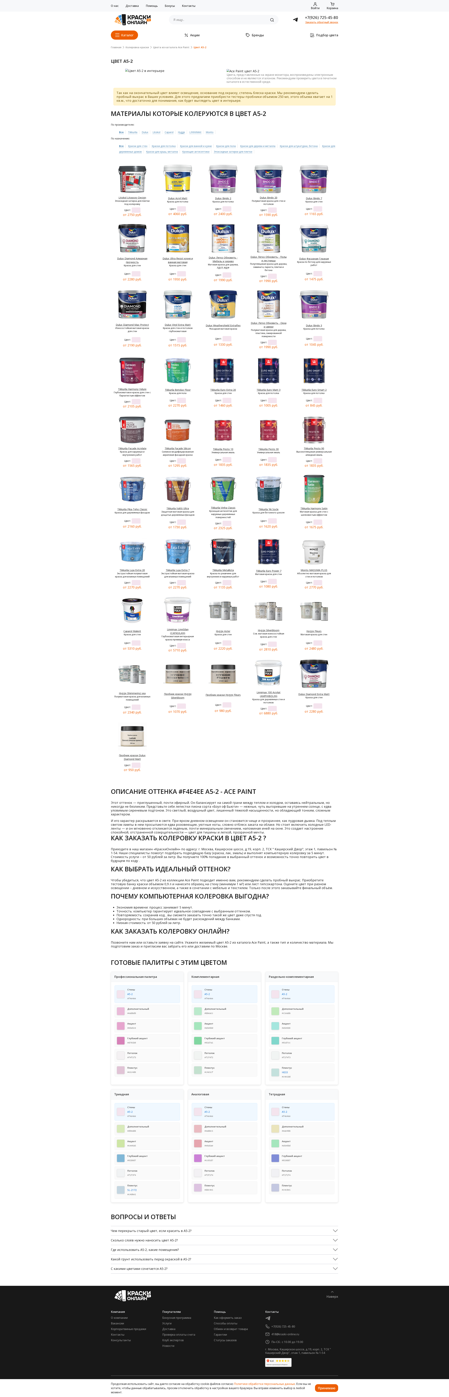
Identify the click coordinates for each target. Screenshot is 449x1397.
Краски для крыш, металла (162, 151)
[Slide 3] (169, 68)
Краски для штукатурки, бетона (299, 146)
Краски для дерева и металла (257, 146)
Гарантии (220, 1334)
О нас (115, 6)
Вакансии (117, 1323)
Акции (195, 35)
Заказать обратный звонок (321, 22)
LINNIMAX (195, 132)
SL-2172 (132, 1190)
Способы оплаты (225, 1323)
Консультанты (121, 1340)
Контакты (188, 6)
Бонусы (170, 6)
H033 (285, 1072)
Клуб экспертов (173, 1340)
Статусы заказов (225, 1340)
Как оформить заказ (228, 1317)
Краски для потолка (164, 146)
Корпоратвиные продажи (128, 1329)
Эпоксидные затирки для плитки (233, 151)
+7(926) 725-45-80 (321, 17)
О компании (119, 1317)
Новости (168, 1346)
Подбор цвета (327, 35)
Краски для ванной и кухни (196, 146)
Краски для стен (137, 146)
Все (121, 132)
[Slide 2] (163, 68)
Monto (209, 132)
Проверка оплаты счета (178, 1334)
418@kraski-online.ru (285, 1334)
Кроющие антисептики (195, 151)
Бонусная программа (176, 1317)
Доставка (132, 6)
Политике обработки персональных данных (264, 1384)
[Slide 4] (176, 68)
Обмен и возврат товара (231, 1329)
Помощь (152, 6)
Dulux (145, 132)
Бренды (258, 35)
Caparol (169, 132)
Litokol (156, 132)
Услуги (167, 1323)
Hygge (181, 132)
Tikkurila (132, 132)
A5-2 (130, 994)
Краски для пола (226, 146)
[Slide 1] (157, 68)
